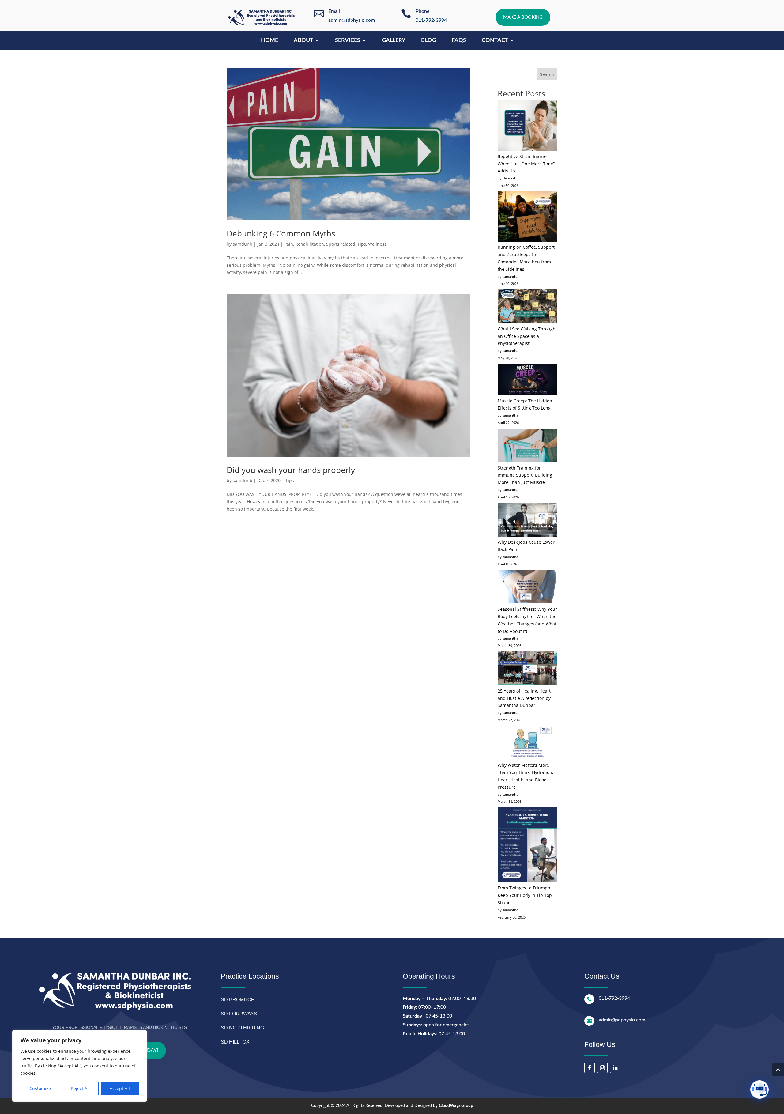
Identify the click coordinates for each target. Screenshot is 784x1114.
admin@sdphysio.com (351, 20)
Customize (40, 1088)
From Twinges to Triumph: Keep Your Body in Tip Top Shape (525, 895)
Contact (495, 40)
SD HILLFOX (235, 1041)
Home (269, 40)
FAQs (459, 40)
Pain (288, 244)
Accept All (120, 1088)
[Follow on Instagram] (602, 1068)
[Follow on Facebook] (589, 1068)
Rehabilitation (309, 244)
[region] (79, 1066)
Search (547, 74)
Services (347, 40)
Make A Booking (523, 17)
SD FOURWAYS (239, 1013)
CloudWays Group (456, 1106)
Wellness (377, 244)
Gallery (393, 40)
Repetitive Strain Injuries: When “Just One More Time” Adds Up (526, 163)
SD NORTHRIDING (242, 1027)
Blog (428, 40)
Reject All (80, 1088)
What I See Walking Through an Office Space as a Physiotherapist (527, 336)
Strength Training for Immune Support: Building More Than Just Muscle (525, 475)
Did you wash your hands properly (291, 469)
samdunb (242, 244)
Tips (361, 244)
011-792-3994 (431, 20)
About (303, 40)
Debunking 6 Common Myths (281, 233)
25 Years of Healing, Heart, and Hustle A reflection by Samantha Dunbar (525, 698)
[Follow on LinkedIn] (615, 1068)
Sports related (340, 244)
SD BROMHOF (237, 999)
